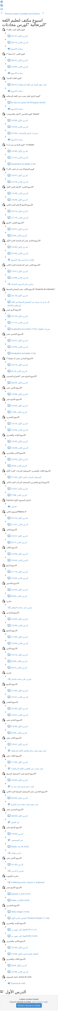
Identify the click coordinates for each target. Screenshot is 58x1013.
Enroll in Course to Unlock (29, 1005)
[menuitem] (1, 6)
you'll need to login (40, 1001)
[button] (1, 2)
